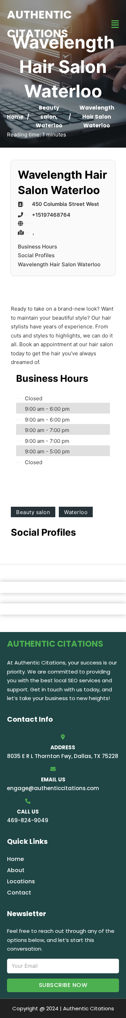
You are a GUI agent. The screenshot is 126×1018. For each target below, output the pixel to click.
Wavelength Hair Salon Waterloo (59, 264)
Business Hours (37, 246)
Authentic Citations (39, 24)
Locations (21, 881)
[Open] (115, 24)
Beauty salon (33, 512)
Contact (19, 893)
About (15, 870)
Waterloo (49, 125)
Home (15, 116)
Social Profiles (36, 255)
